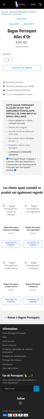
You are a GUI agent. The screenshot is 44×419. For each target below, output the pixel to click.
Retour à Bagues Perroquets (23, 317)
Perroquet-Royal (15, 411)
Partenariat (7, 364)
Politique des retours (11, 360)
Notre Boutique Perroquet (14, 333)
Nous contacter (9, 345)
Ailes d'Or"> (22, 19)
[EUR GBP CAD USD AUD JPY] (34, 4)
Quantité (7, 54)
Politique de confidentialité (14, 356)
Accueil (4, 12)
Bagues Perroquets (19, 12)
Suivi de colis (8, 341)
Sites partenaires (10, 368)
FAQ (4, 337)
